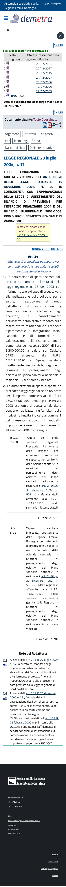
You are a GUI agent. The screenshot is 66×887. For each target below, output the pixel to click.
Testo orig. (21, 140)
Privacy (55, 854)
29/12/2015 (44, 73)
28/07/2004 (17, 95)
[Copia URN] (59, 124)
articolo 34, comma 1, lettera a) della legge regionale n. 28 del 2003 (33, 284)
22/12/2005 (44, 91)
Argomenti (12, 133)
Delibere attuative (42, 147)
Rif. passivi (47, 133)
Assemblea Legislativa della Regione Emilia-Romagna (21, 5)
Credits (55, 875)
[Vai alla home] (8, 29)
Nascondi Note (15, 147)
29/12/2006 (44, 82)
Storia (36, 140)
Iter (7, 140)
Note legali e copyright (49, 868)
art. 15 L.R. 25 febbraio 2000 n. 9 (34, 720)
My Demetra (53, 3)
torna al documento (47, 249)
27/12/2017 (44, 68)
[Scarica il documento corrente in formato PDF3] (50, 125)
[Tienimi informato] (54, 124)
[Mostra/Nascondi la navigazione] (6, 18)
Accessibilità (53, 861)
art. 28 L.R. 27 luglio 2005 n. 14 (34, 661)
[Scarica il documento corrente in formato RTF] (45, 125)
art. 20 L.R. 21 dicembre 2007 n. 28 (33, 695)
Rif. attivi (30, 133)
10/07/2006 (44, 86)
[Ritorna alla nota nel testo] (4, 665)
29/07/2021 (44, 64)
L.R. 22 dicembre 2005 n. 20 (32, 237)
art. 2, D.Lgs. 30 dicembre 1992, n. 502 (42, 490)
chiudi (58, 45)
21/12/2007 (44, 77)
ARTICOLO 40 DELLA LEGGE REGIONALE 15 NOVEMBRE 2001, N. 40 (33, 181)
